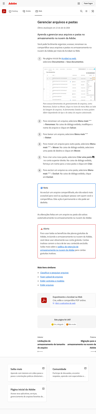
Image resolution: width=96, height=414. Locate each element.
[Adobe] (13, 3)
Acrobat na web (69, 58)
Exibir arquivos (47, 285)
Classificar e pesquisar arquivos (54, 272)
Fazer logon (88, 3)
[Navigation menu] (4, 3)
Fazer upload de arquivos (51, 276)
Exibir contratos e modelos (52, 281)
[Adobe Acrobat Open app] (93, 11)
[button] (79, 3)
